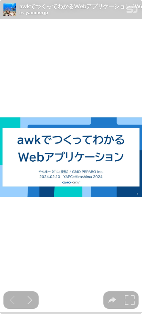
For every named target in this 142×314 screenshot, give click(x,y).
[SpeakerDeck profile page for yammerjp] (9, 9)
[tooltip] (112, 300)
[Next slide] (30, 300)
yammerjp (37, 12)
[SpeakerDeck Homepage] (132, 11)
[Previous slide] (12, 300)
